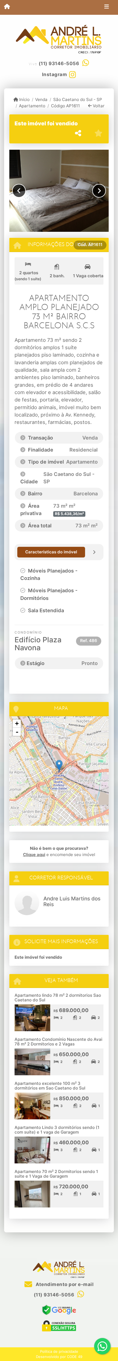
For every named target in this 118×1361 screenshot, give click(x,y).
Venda (41, 99)
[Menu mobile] (7, 7)
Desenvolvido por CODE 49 (59, 1356)
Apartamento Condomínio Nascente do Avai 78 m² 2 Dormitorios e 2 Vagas (58, 1042)
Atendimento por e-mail (64, 1284)
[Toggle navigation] (106, 7)
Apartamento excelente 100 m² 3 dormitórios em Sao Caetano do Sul (50, 1086)
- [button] (17, 732)
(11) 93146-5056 (59, 63)
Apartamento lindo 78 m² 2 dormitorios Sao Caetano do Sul (58, 997)
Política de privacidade (59, 1351)
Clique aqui (34, 854)
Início (24, 99)
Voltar (98, 105)
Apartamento (32, 105)
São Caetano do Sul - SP (77, 99)
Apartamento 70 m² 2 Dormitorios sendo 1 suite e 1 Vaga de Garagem (56, 1174)
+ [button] (17, 723)
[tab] (51, 552)
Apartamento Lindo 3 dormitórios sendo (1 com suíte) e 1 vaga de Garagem (57, 1130)
